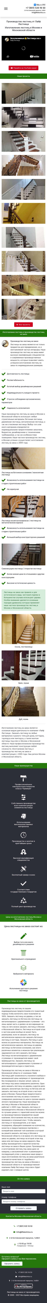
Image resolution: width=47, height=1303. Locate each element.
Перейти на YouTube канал (25, 68)
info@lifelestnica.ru (38, 12)
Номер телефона (9, 1197)
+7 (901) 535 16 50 (35, 8)
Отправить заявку (23, 1208)
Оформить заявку (12, 1264)
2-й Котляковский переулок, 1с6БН (34, 10)
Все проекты (24, 324)
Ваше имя (6, 1187)
